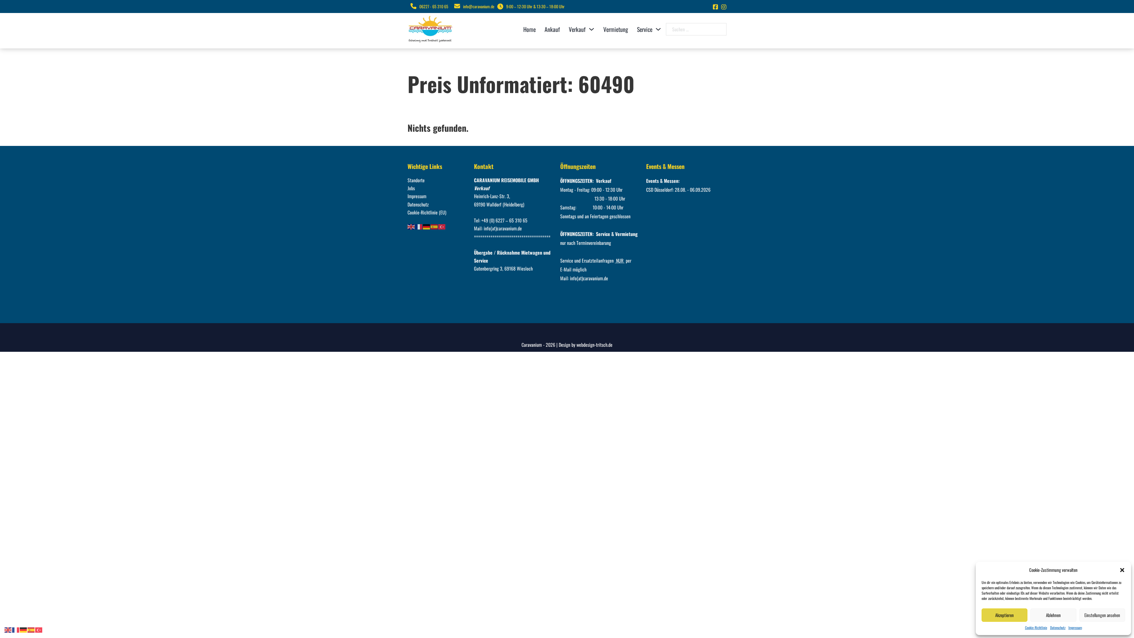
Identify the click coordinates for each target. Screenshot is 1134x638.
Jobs (411, 188)
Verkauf (577, 29)
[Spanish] (434, 226)
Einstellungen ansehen (1102, 615)
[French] (419, 226)
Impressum (1075, 627)
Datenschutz (1057, 627)
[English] (411, 226)
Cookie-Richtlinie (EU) (427, 212)
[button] (1122, 570)
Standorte (416, 180)
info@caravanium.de (478, 6)
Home (529, 29)
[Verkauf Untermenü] (591, 29)
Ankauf (552, 29)
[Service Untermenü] (658, 29)
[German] (427, 226)
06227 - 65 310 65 (433, 6)
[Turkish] (442, 226)
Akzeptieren (1004, 615)
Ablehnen (1053, 615)
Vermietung (615, 29)
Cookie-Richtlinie (1036, 627)
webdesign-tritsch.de (594, 344)
